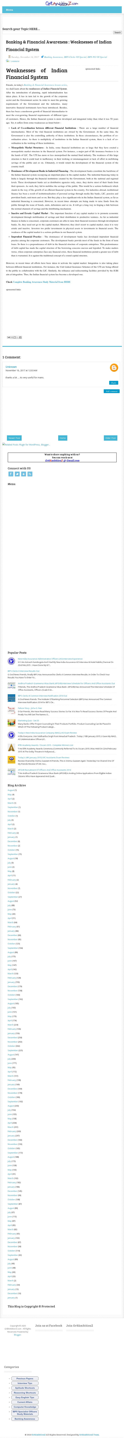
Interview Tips (25, 1383)
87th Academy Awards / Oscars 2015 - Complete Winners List (45, 745)
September (13, 807)
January (11, 837)
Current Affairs (24, 1402)
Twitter (17, 474)
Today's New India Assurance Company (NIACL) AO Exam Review (47, 732)
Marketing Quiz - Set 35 (28, 720)
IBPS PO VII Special (97, 56)
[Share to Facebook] (20, 337)
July (9, 820)
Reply (113, 382)
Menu (9, 9)
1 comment (14, 60)
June (10, 867)
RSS (30, 474)
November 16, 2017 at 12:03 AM (21, 370)
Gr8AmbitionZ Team (89, 1434)
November (12, 811)
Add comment (111, 391)
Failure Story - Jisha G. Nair (30, 708)
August (11, 790)
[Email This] (11, 337)
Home (63, 438)
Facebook (10, 474)
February (12, 832)
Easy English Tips (25, 1397)
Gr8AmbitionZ (39, 1434)
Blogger (17, 1334)
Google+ (23, 474)
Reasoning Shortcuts (25, 1393)
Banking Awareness (53, 56)
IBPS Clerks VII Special (75, 56)
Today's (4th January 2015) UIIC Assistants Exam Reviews (43, 757)
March (10, 803)
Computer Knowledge (25, 1407)
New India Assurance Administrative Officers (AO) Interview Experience (50, 658)
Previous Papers (24, 1378)
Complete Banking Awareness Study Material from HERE (41, 281)
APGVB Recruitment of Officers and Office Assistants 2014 (44, 770)
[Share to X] (17, 337)
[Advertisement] (37, 21)
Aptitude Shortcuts (25, 1388)
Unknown (11, 366)
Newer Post (14, 438)
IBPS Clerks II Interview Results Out (23, 671)
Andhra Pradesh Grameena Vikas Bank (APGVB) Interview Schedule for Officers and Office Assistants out (66, 683)
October (11, 815)
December (12, 841)
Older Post (110, 438)
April (10, 798)
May (10, 794)
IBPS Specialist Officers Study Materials (25, 1412)
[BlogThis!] (14, 337)
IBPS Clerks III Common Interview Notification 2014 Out (42, 695)
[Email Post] (8, 336)
